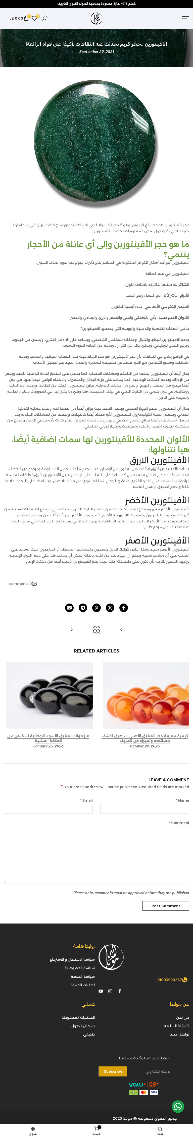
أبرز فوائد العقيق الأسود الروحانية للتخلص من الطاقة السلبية (48, 738)
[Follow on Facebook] (120, 991)
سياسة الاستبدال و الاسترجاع (72, 959)
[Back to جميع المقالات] (96, 630)
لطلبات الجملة (83, 985)
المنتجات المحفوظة (78, 1017)
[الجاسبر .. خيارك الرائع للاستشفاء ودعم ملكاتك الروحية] (121, 630)
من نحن (182, 1017)
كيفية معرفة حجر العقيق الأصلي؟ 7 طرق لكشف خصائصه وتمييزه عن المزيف (145, 738)
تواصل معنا (179, 1034)
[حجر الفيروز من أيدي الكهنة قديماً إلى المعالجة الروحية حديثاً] (71, 630)
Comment (179, 823)
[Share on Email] (69, 608)
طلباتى (89, 1034)
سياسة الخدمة (83, 976)
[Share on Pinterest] (96, 608)
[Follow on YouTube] (101, 991)
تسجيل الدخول (83, 1026)
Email (86, 800)
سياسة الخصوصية (80, 968)
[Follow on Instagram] (110, 991)
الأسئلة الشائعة (176, 1026)
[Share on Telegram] (83, 608)
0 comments (20, 583)
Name (182, 800)
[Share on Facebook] (123, 608)
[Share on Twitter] (110, 608)
